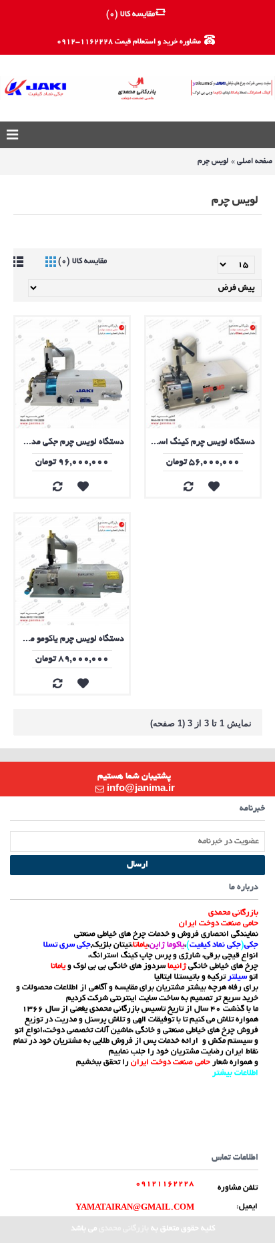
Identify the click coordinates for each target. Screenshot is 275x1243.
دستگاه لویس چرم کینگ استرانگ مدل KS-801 (200, 442)
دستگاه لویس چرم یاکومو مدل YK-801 (69, 639)
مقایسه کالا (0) (82, 261)
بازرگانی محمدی (124, 1228)
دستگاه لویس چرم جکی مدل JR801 (69, 442)
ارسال (137, 865)
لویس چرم (213, 162)
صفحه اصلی (254, 162)
